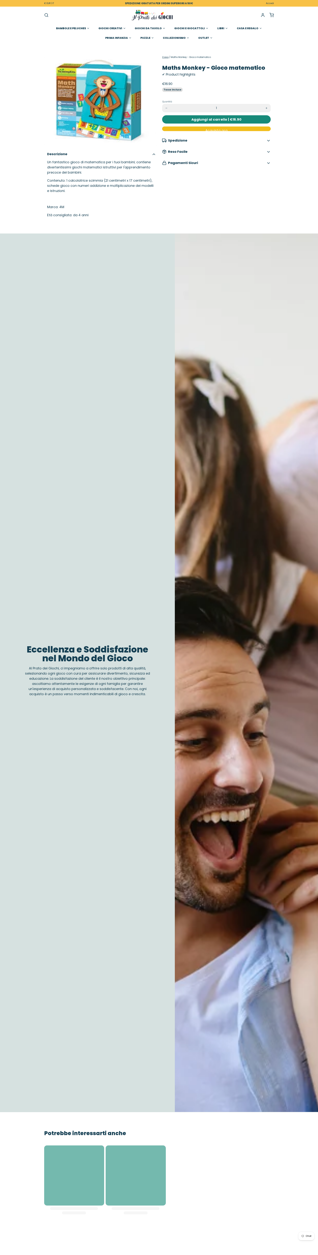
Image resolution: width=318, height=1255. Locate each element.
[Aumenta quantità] (266, 108)
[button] (216, 119)
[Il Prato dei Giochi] (152, 15)
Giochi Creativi (110, 28)
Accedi (270, 3)
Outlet (203, 38)
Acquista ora (216, 129)
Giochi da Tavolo (148, 28)
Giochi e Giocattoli (189, 28)
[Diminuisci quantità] (166, 108)
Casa (165, 57)
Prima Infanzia (116, 38)
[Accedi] (261, 15)
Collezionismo (174, 38)
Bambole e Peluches (71, 28)
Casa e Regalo (247, 28)
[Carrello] (270, 15)
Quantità (167, 101)
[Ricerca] (46, 15)
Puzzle (145, 38)
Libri (220, 28)
